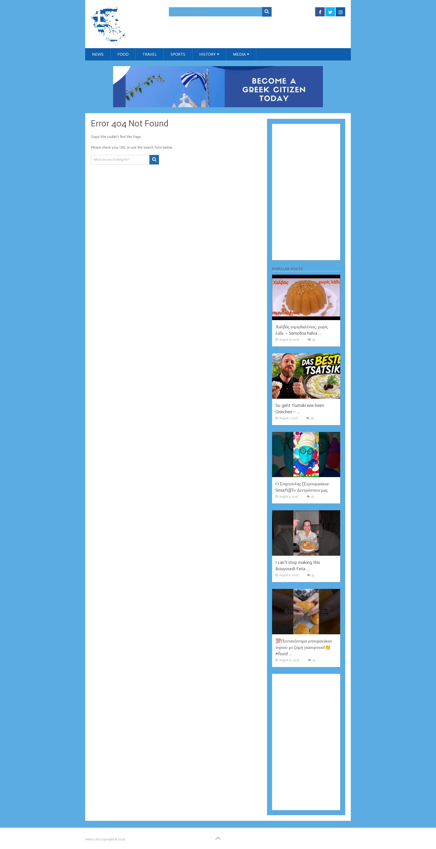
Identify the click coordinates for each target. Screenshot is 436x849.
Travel (149, 54)
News (98, 54)
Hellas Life (92, 839)
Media (239, 54)
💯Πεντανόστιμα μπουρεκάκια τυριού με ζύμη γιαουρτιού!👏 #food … (303, 647)
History (207, 54)
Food (123, 54)
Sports (178, 54)
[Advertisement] (306, 192)
